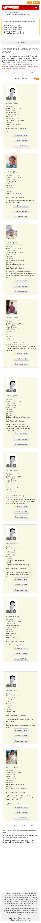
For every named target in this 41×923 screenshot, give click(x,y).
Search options (14, 13)
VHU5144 (9, 616)
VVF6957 (9, 767)
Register (14, 69)
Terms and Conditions (25, 918)
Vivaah (5, 13)
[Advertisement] (20, 371)
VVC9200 (9, 103)
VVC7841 (9, 470)
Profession (9, 118)
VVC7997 (9, 396)
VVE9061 (9, 690)
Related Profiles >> (20, 42)
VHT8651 (9, 172)
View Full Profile (22, 146)
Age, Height (9, 106)
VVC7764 (9, 543)
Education (9, 122)
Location (8, 126)
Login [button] (29, 2)
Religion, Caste (11, 110)
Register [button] (36, 2)
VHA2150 (9, 243)
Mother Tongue (11, 114)
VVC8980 (9, 318)
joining (23, 62)
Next (32, 73)
